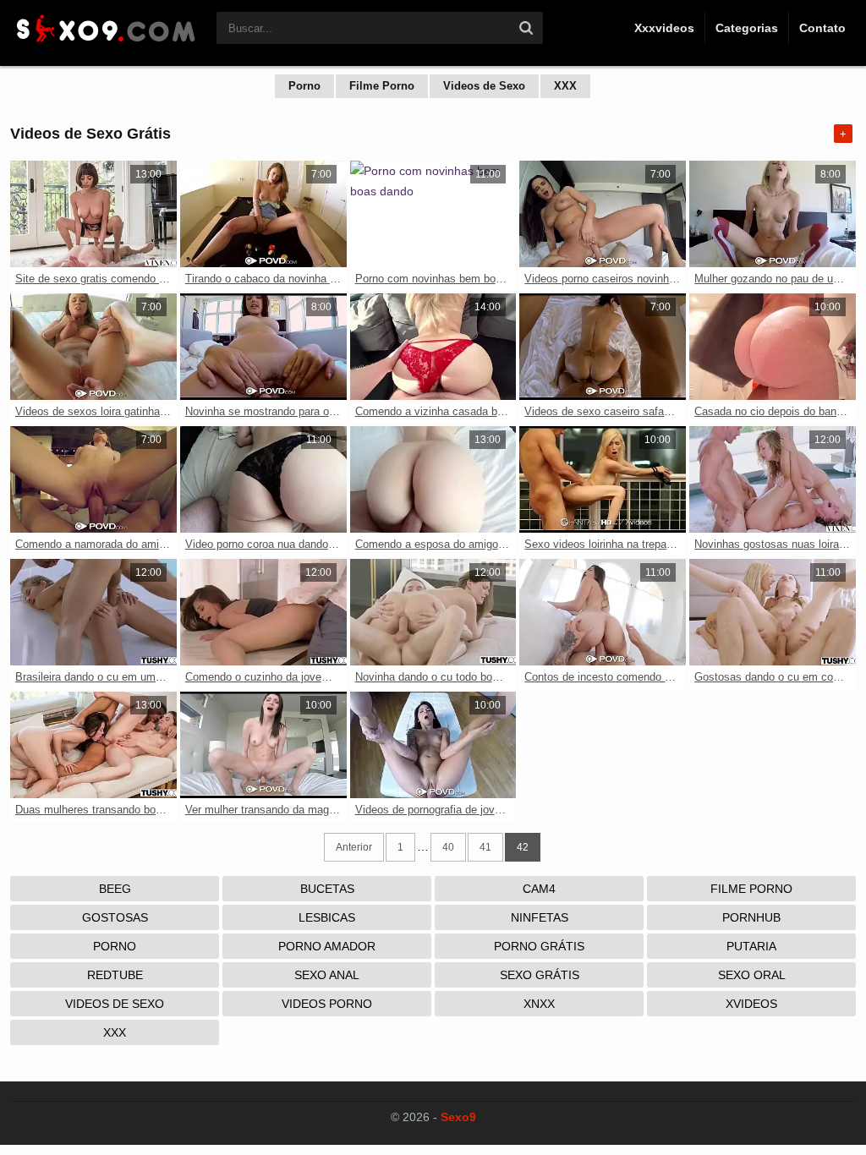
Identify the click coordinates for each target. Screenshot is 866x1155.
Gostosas (115, 917)
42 (523, 847)
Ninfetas (539, 917)
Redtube (115, 975)
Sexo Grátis (539, 975)
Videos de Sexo (484, 85)
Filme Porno (381, 85)
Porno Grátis (539, 946)
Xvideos (751, 1003)
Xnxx (539, 1003)
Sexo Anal (326, 975)
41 (485, 847)
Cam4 (539, 888)
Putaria (751, 946)
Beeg (115, 888)
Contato (822, 28)
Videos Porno (327, 1003)
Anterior (354, 847)
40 (448, 847)
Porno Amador (326, 946)
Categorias (746, 28)
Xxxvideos (664, 28)
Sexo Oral (752, 975)
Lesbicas (327, 917)
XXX (565, 85)
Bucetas (327, 888)
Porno (304, 85)
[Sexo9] (105, 44)
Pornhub (751, 917)
